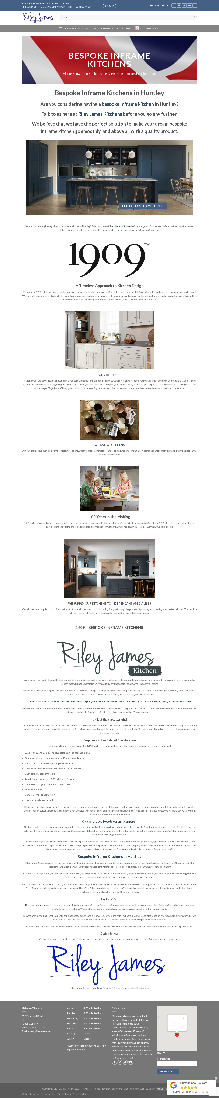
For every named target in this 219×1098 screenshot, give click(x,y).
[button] (177, 1035)
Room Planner (125, 28)
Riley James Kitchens (100, 114)
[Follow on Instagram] (179, 5)
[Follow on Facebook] (173, 5)
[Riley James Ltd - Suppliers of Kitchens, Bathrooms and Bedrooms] (38, 18)
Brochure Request (150, 28)
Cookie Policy (64, 1094)
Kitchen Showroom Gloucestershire (39, 1094)
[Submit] (194, 17)
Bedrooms (91, 28)
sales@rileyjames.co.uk (40, 1031)
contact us (129, 849)
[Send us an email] (189, 5)
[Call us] (194, 5)
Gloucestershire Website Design (139, 1088)
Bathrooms (108, 28)
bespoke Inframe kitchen (128, 104)
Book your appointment (37, 905)
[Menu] (60, 28)
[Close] (183, 1018)
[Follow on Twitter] (184, 5)
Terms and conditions (112, 1088)
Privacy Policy (79, 1094)
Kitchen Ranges (72, 28)
